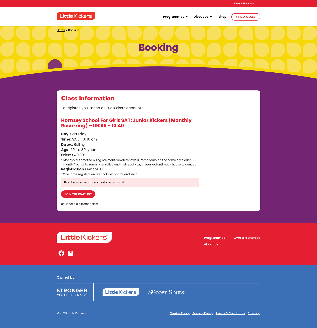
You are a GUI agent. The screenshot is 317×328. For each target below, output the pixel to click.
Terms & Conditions (230, 313)
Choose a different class (82, 204)
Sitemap (254, 313)
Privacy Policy (202, 313)
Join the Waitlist (78, 194)
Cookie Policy (180, 313)
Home (61, 30)
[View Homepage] (76, 16)
